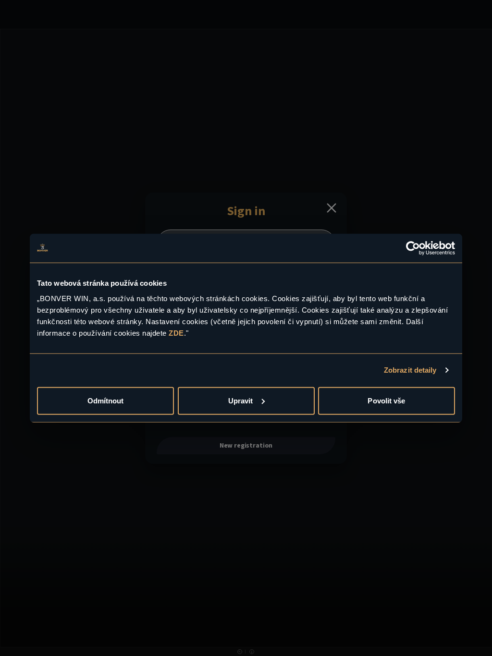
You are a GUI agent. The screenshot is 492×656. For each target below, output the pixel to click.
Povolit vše (386, 400)
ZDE (176, 332)
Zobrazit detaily (410, 370)
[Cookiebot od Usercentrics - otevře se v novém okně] (413, 248)
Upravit (240, 400)
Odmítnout (105, 400)
